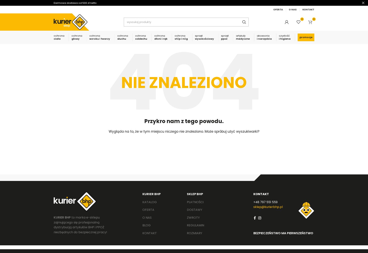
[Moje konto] (287, 22)
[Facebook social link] (255, 218)
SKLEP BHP (195, 194)
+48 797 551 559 (265, 202)
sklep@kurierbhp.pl (268, 207)
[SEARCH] (244, 22)
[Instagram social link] (259, 218)
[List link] (161, 202)
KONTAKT (261, 194)
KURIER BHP (151, 194)
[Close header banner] (363, 3)
